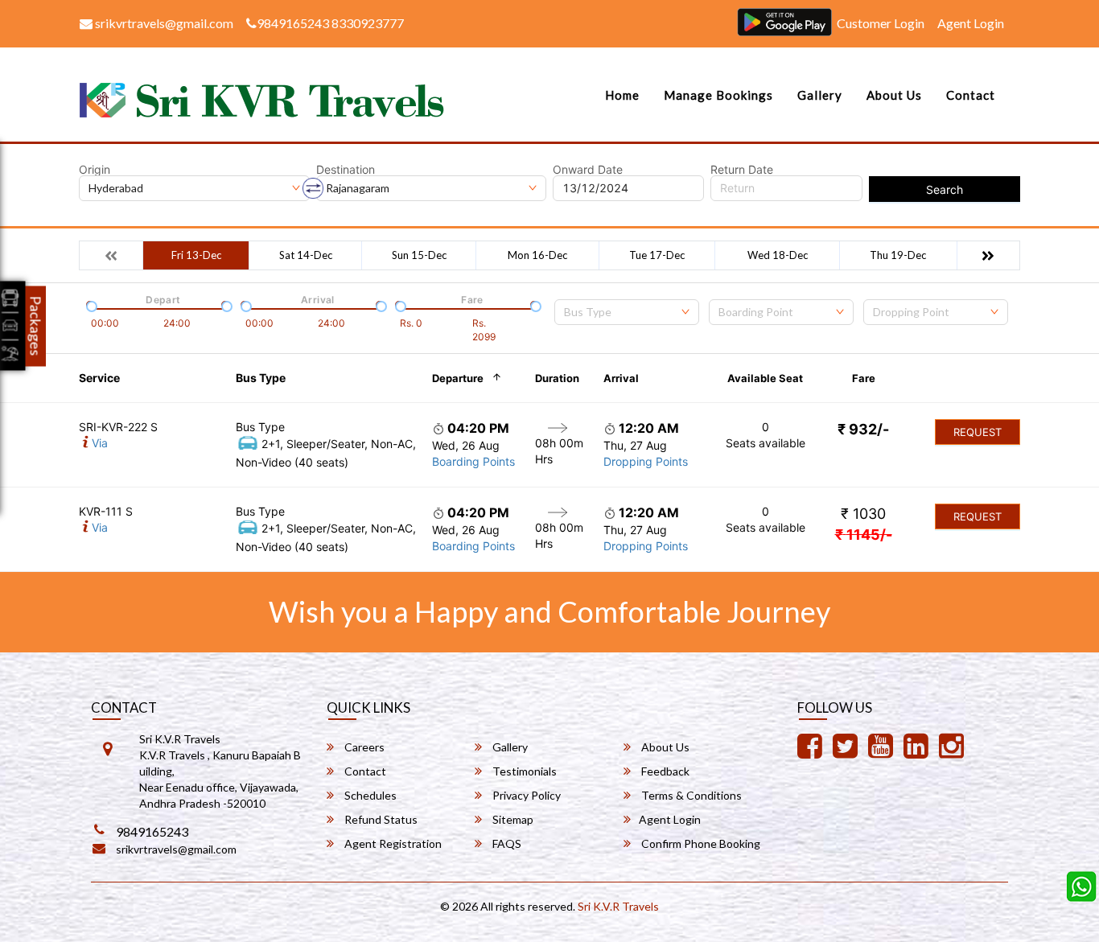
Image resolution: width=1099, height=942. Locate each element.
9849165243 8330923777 (330, 23)
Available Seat (765, 378)
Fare (863, 378)
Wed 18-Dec (777, 255)
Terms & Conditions (690, 795)
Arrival (621, 378)
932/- (863, 429)
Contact (970, 95)
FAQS (505, 843)
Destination (345, 169)
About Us (894, 95)
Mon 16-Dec (537, 255)
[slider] (90, 305)
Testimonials (523, 771)
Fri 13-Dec (196, 255)
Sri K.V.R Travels (618, 906)
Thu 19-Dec (898, 255)
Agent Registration (392, 843)
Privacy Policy (525, 795)
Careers (363, 747)
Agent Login (970, 23)
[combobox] (626, 312)
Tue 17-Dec (657, 255)
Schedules (369, 795)
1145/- (863, 534)
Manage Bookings (718, 95)
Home (622, 95)
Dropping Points (645, 461)
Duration (557, 378)
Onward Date (588, 169)
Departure (458, 378)
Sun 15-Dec (419, 255)
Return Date (741, 169)
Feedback (664, 771)
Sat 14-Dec (305, 255)
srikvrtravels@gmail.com (163, 23)
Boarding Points (473, 461)
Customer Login (880, 23)
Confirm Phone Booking (699, 843)
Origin (94, 169)
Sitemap (511, 819)
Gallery (819, 95)
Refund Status (380, 819)
